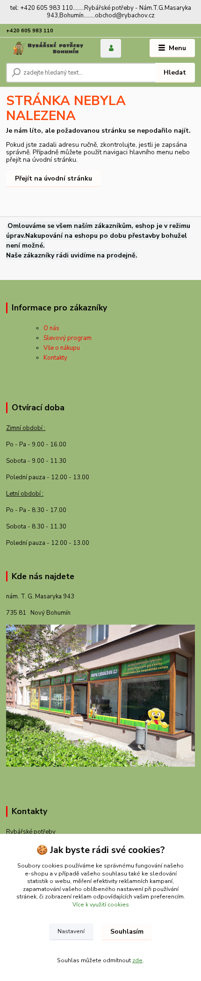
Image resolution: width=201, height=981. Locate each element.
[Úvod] (45, 48)
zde (137, 960)
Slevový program (67, 338)
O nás (51, 328)
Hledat (175, 72)
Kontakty (55, 358)
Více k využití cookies (100, 904)
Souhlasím (127, 931)
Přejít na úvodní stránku (53, 178)
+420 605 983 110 (29, 30)
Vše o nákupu (61, 348)
